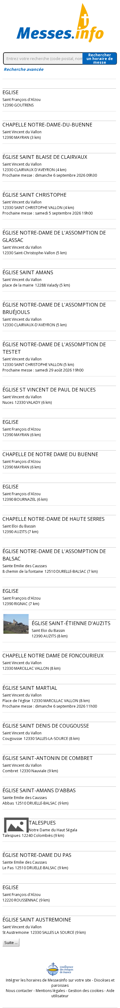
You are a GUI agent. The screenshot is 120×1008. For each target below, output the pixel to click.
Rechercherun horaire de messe (99, 58)
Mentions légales (50, 990)
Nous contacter (19, 990)
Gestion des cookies (85, 990)
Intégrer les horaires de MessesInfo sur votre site (48, 980)
